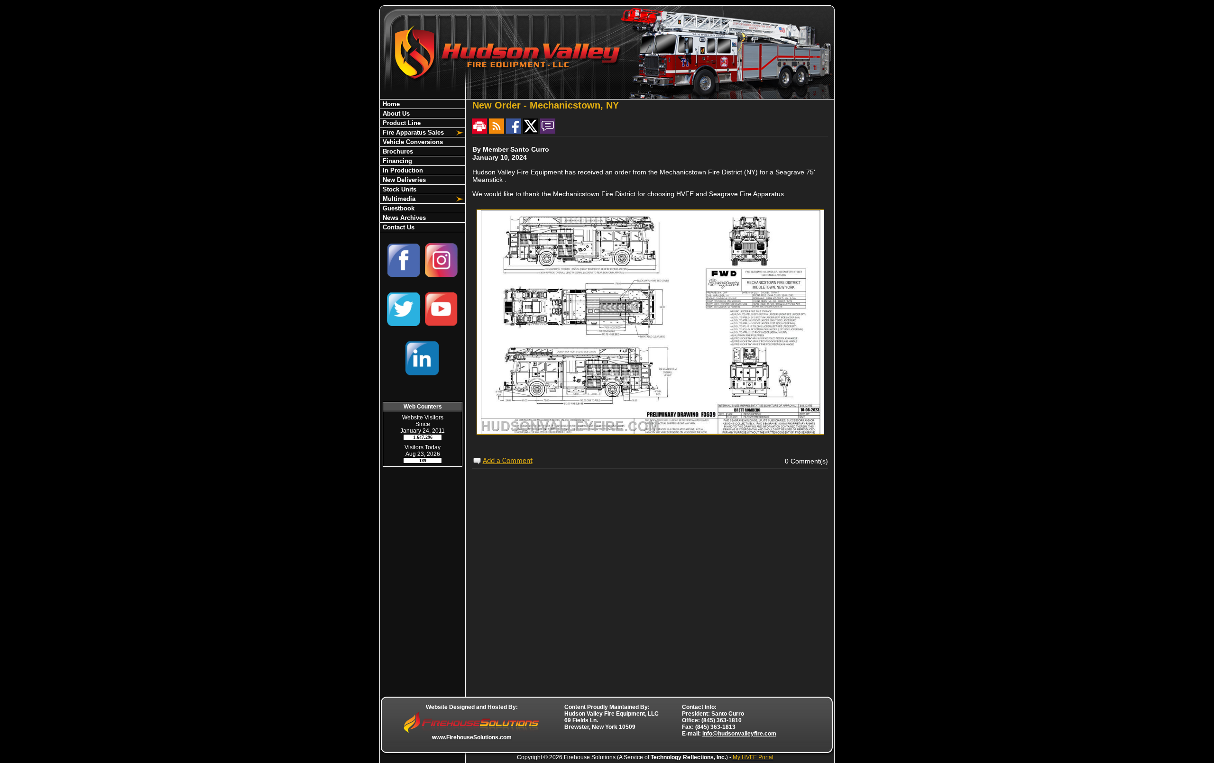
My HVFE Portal (753, 757)
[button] (417, 132)
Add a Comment (508, 461)
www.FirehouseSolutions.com (472, 737)
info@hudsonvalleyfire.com (739, 733)
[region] (422, 166)
